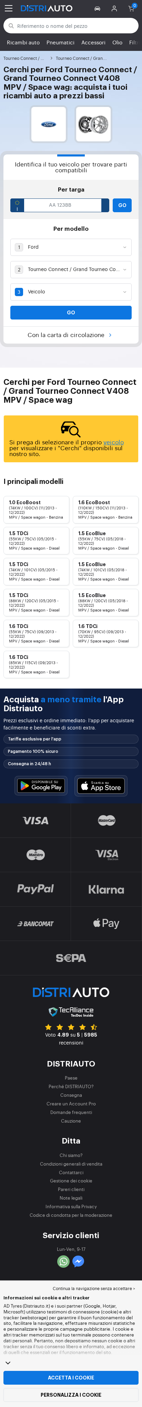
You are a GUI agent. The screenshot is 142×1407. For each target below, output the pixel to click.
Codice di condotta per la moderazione (71, 1215)
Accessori (93, 42)
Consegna (71, 1095)
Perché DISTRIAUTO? (71, 1086)
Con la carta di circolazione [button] (67, 334)
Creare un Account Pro (71, 1103)
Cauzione (71, 1121)
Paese (71, 1078)
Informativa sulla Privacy (71, 1206)
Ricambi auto (23, 42)
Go (122, 205)
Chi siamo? (71, 1155)
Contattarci (71, 1172)
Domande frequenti (71, 1112)
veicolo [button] (113, 442)
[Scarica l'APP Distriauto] (41, 786)
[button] (98, 8)
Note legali (71, 1198)
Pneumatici (60, 42)
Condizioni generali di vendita (71, 1164)
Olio (117, 42)
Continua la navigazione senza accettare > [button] (94, 1288)
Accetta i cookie (71, 1377)
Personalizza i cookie (71, 1395)
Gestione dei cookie (71, 1180)
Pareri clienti (71, 1189)
